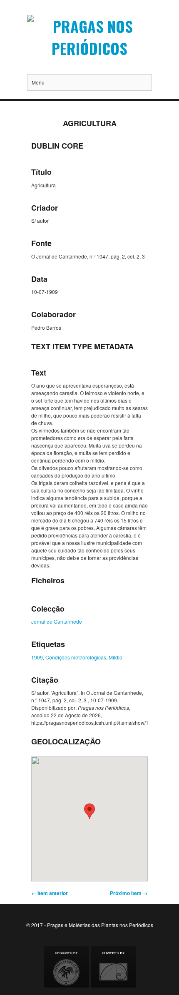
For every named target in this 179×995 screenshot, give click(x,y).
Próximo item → (129, 893)
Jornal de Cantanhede (56, 621)
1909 (37, 657)
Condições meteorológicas (75, 657)
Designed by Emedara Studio (66, 967)
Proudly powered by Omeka (113, 967)
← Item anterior (49, 893)
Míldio (115, 657)
